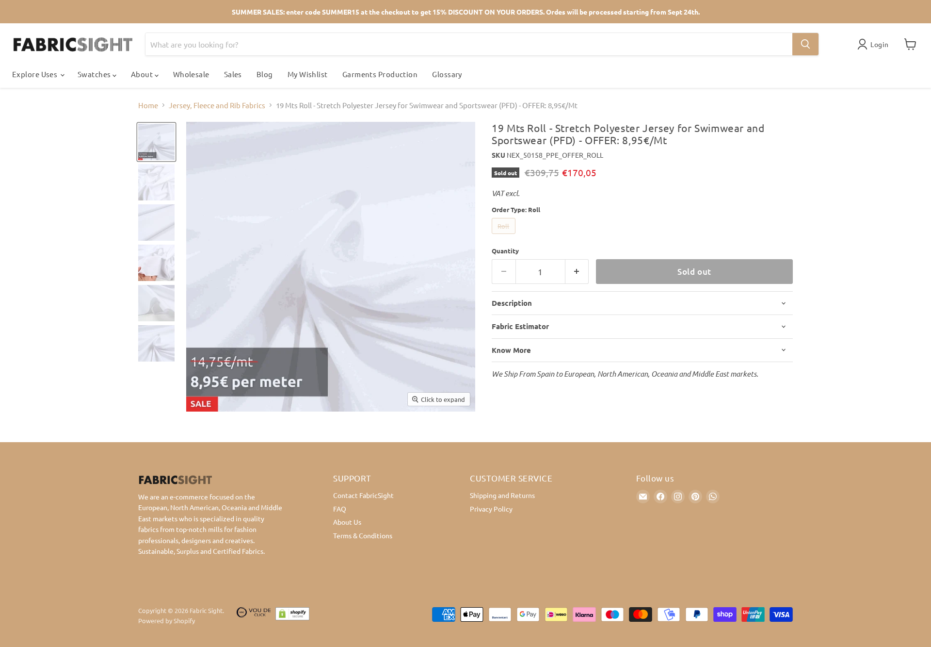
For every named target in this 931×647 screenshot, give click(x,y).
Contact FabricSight (363, 495)
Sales (233, 74)
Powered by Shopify (166, 620)
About (143, 74)
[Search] (805, 44)
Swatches (95, 74)
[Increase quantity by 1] (577, 271)
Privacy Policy (491, 508)
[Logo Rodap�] (254, 616)
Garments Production (380, 74)
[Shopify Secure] (292, 616)
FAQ (339, 508)
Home (148, 105)
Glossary (447, 74)
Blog (265, 74)
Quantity (505, 250)
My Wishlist (308, 74)
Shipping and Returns (502, 495)
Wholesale (191, 74)
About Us (347, 521)
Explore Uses (35, 74)
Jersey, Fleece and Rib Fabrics (217, 105)
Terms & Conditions (362, 535)
